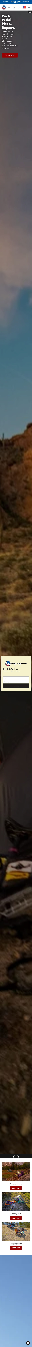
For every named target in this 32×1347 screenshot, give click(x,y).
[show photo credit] (30, 12)
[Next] (18, 1156)
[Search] (9, 7)
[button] (13, 7)
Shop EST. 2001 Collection (8, 58)
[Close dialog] (29, 657)
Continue (16, 686)
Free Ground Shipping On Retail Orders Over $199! (16, 2)
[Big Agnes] (4, 7)
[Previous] (14, 1156)
